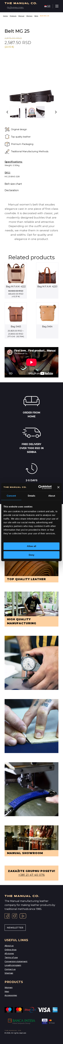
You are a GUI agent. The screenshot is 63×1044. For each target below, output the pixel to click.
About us (9, 946)
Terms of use (11, 957)
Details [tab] (31, 495)
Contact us (10, 969)
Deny (31, 555)
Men (7, 991)
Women (29, 16)
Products (13, 16)
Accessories (11, 995)
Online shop (11, 949)
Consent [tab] (11, 495)
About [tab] (51, 495)
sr (48, 6)
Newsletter (15, 927)
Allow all (31, 546)
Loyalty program (13, 965)
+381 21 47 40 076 (31, 875)
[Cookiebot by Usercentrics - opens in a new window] (39, 487)
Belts (36, 16)
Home (5, 16)
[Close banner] (58, 487)
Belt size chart (13, 184)
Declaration (12, 190)
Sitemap (9, 973)
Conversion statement (16, 961)
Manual (21, 16)
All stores (9, 953)
